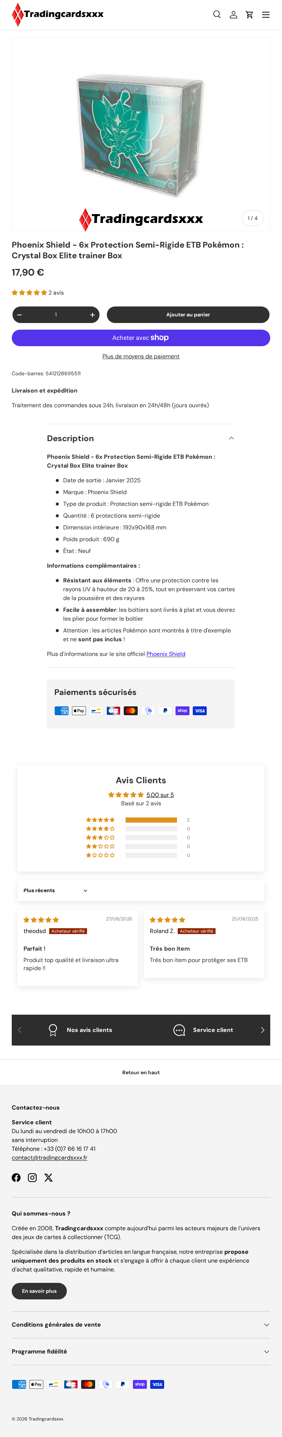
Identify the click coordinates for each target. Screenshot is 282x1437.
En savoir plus (39, 1291)
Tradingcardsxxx (46, 1419)
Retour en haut (141, 1072)
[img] (41, 920)
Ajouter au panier (188, 314)
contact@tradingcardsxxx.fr (49, 1157)
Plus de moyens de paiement (141, 356)
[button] (30, 293)
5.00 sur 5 (160, 795)
